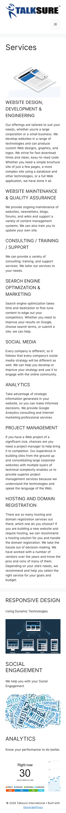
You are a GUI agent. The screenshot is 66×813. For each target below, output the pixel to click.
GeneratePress (33, 807)
